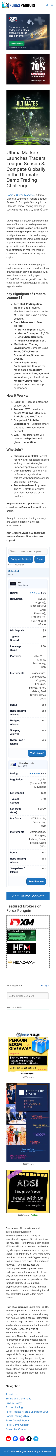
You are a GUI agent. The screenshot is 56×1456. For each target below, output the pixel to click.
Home (9, 195)
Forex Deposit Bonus (17, 1420)
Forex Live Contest (16, 1429)
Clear (40, 559)
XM (19, 582)
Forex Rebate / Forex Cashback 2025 (27, 1411)
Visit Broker (37, 753)
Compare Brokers (20, 559)
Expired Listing (14, 1407)
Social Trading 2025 (17, 1416)
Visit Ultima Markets (28, 896)
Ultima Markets (25, 195)
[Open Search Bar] (47, 5)
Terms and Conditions (18, 1398)
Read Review (36, 881)
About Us (11, 1394)
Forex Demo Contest (17, 1424)
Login (46, 985)
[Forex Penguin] (19, 5)
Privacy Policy (14, 1403)
